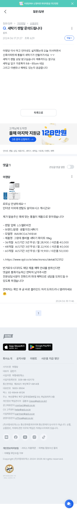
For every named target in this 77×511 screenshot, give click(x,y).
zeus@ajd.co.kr (38, 401)
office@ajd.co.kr (24, 418)
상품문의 (34, 23)
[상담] (69, 504)
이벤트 (33, 358)
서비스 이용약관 (28, 448)
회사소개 (7, 358)
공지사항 (21, 358)
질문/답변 (7, 23)
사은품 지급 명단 (50, 358)
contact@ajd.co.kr (25, 405)
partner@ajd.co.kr (25, 414)
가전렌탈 (21, 23)
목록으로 (38, 112)
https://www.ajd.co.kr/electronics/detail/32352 (34, 259)
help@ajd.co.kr (23, 409)
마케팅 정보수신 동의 (48, 448)
